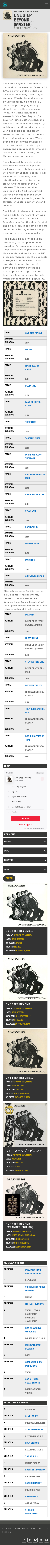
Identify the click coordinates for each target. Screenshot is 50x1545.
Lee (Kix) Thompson (34, 1303)
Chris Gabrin (32, 1496)
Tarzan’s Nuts (32, 438)
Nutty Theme (31, 638)
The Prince (30, 422)
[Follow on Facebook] (24, 1540)
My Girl (29, 349)
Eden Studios (32, 1443)
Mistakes (30, 614)
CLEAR (9, 878)
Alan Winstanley (34, 1429)
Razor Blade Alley (34, 494)
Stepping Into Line (34, 661)
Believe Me (30, 385)
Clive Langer (31, 1416)
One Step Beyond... (34, 333)
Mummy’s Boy (32, 543)
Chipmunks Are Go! (35, 576)
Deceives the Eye (33, 685)
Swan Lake (30, 510)
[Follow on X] (29, 1540)
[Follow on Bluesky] (35, 1540)
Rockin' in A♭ (31, 527)
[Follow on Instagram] (46, 1540)
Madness (30, 560)
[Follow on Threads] (41, 1540)
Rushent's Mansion (35, 1469)
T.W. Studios (31, 1456)
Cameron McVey (33, 1483)
